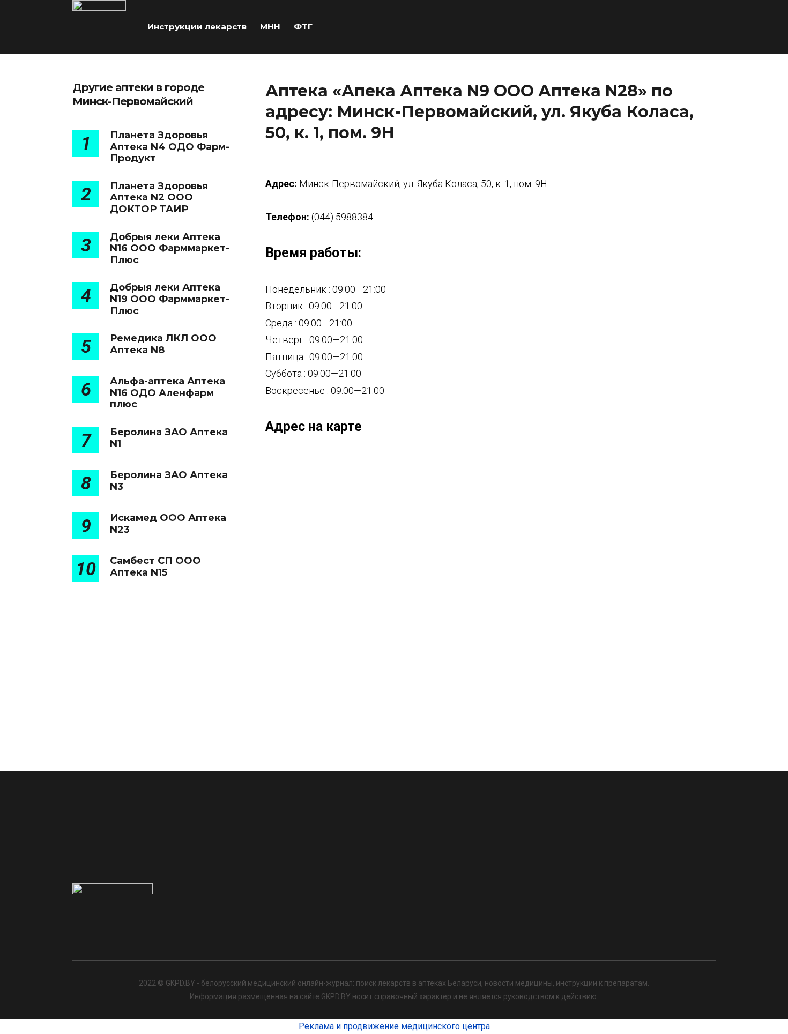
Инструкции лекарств (197, 26)
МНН (270, 26)
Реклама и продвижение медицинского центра (394, 1026)
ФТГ (303, 26)
